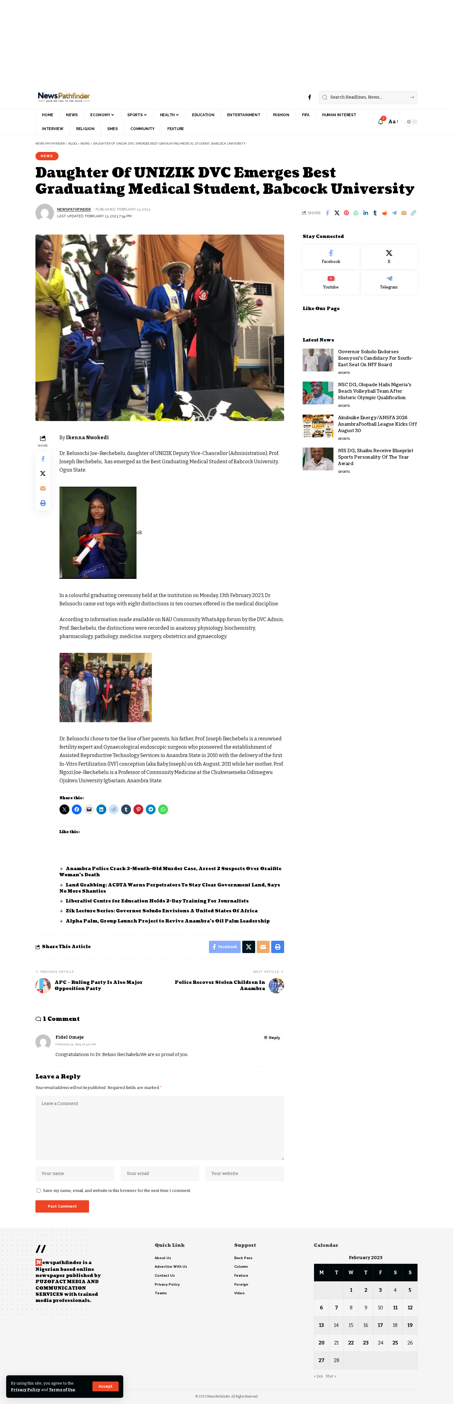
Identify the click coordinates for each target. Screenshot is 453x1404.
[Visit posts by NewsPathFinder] (44, 213)
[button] (105, 1386)
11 (395, 1308)
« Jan (318, 1376)
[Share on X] (337, 213)
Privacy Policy (25, 1389)
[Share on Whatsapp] (356, 213)
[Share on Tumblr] (375, 213)
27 (321, 1360)
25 (395, 1343)
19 (410, 1325)
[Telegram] (389, 282)
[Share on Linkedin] (365, 213)
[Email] (403, 213)
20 (321, 1343)
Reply (274, 1038)
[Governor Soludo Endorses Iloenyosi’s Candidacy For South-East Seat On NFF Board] (318, 359)
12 (410, 1308)
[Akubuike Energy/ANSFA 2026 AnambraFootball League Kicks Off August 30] (318, 425)
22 (351, 1343)
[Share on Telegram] (394, 213)
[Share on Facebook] (327, 213)
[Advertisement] (185, 43)
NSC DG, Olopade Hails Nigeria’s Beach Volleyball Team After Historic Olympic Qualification (374, 391)
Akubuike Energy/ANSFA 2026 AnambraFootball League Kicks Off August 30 (377, 424)
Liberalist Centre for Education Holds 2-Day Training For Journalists (157, 901)
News (47, 156)
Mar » (331, 1376)
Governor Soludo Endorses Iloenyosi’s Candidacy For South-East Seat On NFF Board (375, 358)
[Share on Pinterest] (346, 213)
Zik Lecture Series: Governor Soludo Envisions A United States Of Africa (162, 911)
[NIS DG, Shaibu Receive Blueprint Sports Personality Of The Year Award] (318, 458)
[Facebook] (310, 97)
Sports (344, 372)
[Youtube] (331, 282)
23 (366, 1343)
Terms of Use (62, 1389)
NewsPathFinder (74, 209)
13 (321, 1325)
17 (380, 1325)
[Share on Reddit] (384, 213)
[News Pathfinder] (63, 97)
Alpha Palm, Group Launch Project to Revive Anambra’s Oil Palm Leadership (168, 921)
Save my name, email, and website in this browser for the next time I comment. (117, 1190)
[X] (389, 257)
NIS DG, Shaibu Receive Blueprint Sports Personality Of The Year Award (375, 457)
